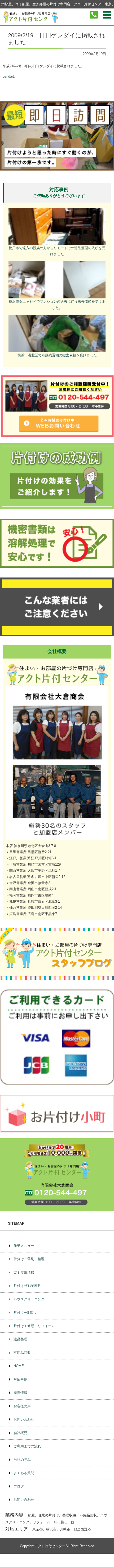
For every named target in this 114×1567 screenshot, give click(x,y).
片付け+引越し (25, 1312)
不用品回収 (22, 1353)
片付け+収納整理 (27, 1286)
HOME (19, 1366)
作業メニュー (24, 1246)
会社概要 (20, 1433)
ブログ (19, 1486)
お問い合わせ (24, 1419)
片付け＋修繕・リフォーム (34, 1326)
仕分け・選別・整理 (29, 1259)
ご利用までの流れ (27, 1446)
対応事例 (20, 1379)
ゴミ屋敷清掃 (24, 1272)
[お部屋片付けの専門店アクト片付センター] (30, 17)
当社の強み (22, 1460)
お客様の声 (22, 1406)
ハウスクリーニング (29, 1299)
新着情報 (20, 1393)
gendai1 (9, 76)
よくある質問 (24, 1473)
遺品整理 (20, 1339)
